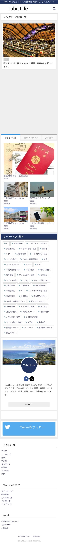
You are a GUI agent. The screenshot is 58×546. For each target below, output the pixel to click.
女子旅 (30, 322)
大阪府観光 (10, 285)
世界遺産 (42, 322)
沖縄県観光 (10, 296)
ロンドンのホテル (13, 264)
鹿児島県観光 (11, 312)
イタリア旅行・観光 (39, 254)
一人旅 (25, 280)
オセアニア (6, 464)
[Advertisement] (29, 104)
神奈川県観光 (45, 270)
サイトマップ (6, 491)
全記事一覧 (6, 501)
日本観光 (43, 275)
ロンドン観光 (11, 280)
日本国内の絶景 (32, 317)
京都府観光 (18, 243)
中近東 (4, 467)
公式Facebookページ (10, 521)
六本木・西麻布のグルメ (15, 301)
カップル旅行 (11, 259)
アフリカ (5, 471)
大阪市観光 (10, 249)
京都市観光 (10, 306)
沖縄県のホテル (12, 328)
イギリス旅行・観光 (28, 249)
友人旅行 (43, 306)
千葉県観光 (10, 291)
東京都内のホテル (45, 328)
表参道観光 (21, 254)
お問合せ (5, 528)
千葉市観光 (30, 270)
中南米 (4, 461)
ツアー (8, 254)
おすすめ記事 (6, 498)
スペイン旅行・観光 (41, 280)
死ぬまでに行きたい (38, 301)
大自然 (44, 249)
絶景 (45, 259)
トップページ (6, 504)
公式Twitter (5, 525)
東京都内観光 (40, 285)
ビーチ (28, 264)
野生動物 (9, 275)
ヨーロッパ (6, 454)
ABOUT (29, 404)
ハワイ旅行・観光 (13, 317)
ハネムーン (28, 328)
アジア (4, 451)
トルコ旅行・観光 (27, 306)
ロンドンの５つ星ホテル (38, 243)
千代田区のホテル (13, 270)
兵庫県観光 (25, 285)
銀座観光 (24, 296)
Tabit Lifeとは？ (24, 536)
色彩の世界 (44, 312)
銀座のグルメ (11, 333)
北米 (3, 458)
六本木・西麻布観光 (30, 259)
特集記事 (5, 494)
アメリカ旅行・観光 (26, 275)
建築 (38, 264)
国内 (3, 474)
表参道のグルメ (28, 312)
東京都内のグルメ (40, 296)
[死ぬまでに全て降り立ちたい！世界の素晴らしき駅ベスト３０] (29, 46)
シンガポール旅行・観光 (38, 291)
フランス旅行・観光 (14, 322)
